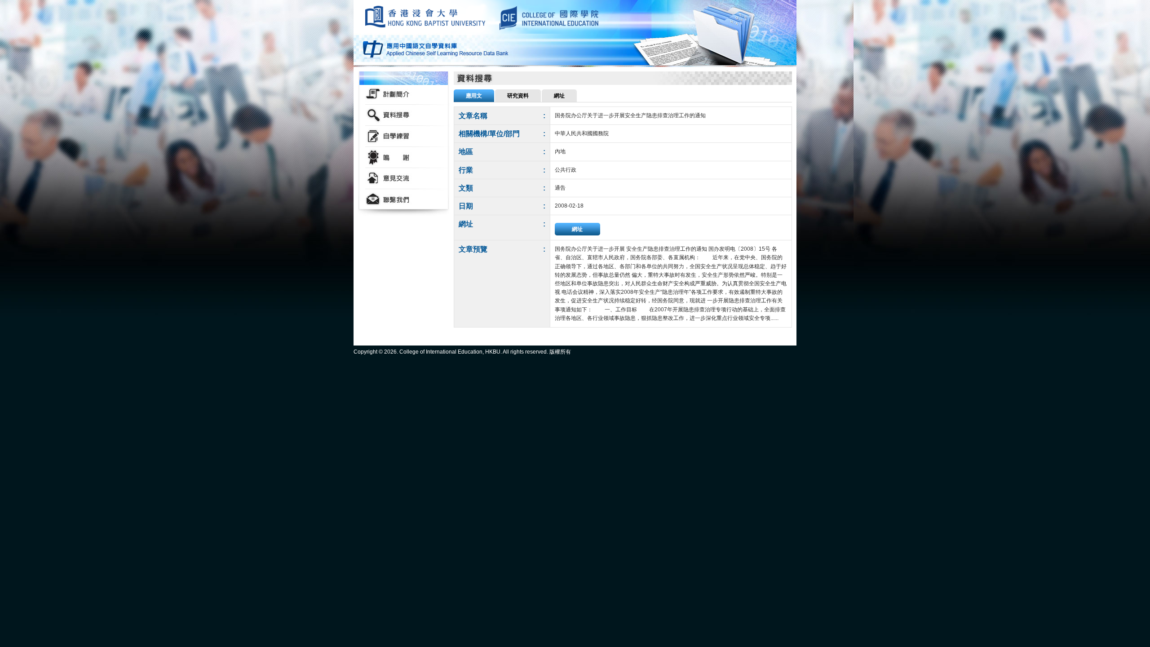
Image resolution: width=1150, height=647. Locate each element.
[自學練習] (403, 136)
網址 (577, 229)
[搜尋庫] (403, 115)
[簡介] (403, 94)
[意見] (403, 178)
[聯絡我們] (403, 200)
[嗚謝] (403, 157)
